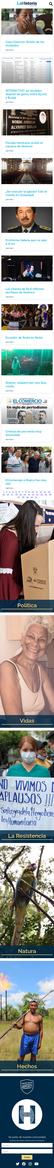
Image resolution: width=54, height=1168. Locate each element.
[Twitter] (17, 1164)
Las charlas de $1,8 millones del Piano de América (25, 290)
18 (16, 494)
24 (41, 494)
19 (20, 494)
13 (45, 492)
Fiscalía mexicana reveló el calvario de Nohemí (24, 144)
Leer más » (10, 50)
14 (49, 492)
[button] (51, 4)
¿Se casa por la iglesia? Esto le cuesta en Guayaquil (26, 193)
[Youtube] (36, 1164)
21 (29, 494)
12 (41, 492)
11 (37, 492)
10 (33, 492)
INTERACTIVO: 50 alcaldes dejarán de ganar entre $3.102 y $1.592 (26, 94)
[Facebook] (24, 1164)
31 (36, 497)
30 (31, 497)
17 (12, 494)
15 (4, 494)
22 (33, 494)
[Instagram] (30, 1164)
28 (23, 497)
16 (8, 494)
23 (37, 494)
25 (46, 494)
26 (50, 494)
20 (25, 494)
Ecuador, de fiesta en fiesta (24, 337)
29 (27, 497)
